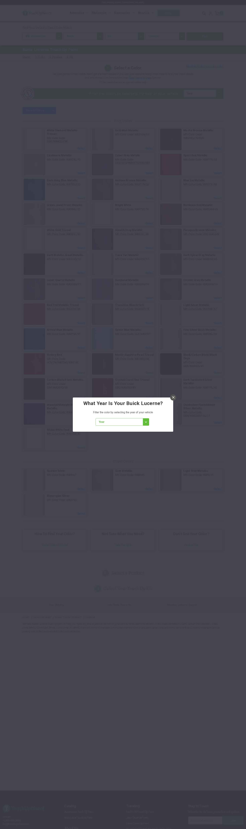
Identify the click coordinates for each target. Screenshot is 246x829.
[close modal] (173, 397)
